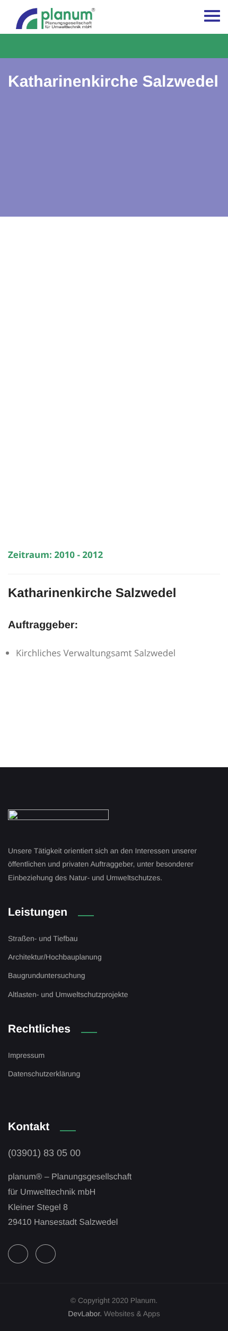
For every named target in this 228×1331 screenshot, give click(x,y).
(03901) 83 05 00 (44, 1153)
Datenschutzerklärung (44, 1073)
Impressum (26, 1055)
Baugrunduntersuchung (46, 975)
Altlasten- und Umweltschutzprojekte (68, 994)
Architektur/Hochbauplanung (55, 957)
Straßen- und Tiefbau (43, 938)
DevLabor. (85, 1313)
